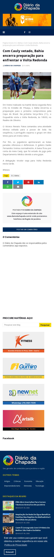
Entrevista (28, 486)
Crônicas (17, 481)
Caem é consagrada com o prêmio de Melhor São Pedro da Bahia (33, 529)
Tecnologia (39, 486)
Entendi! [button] (10, 552)
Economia (28, 481)
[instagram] (29, 32)
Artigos (7, 481)
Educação (39, 481)
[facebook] (24, 32)
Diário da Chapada (12, 65)
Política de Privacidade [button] (15, 545)
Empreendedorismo (12, 486)
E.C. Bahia (18, 43)
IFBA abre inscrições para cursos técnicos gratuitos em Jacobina (31, 503)
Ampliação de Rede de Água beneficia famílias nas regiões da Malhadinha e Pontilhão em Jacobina (33, 517)
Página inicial (8, 43)
